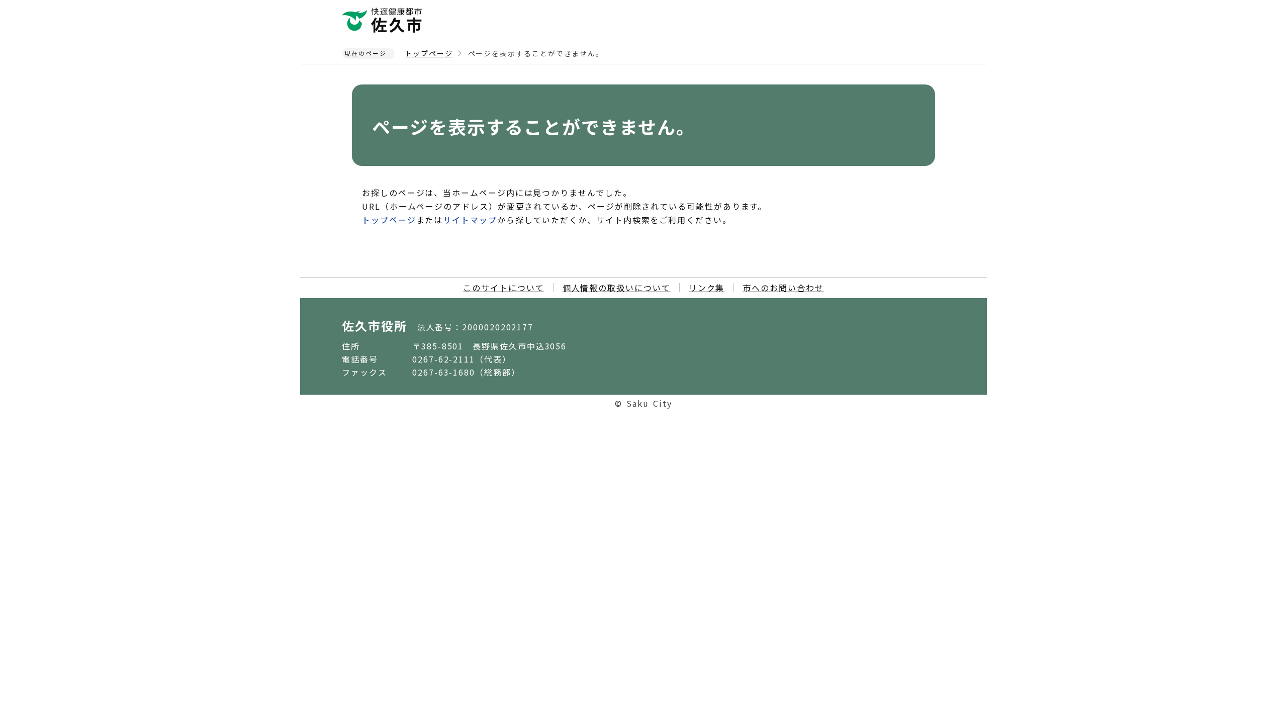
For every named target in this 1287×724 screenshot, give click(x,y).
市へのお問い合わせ (783, 288)
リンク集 (707, 288)
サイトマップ (470, 220)
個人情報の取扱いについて (617, 288)
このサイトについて (503, 288)
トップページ (429, 53)
